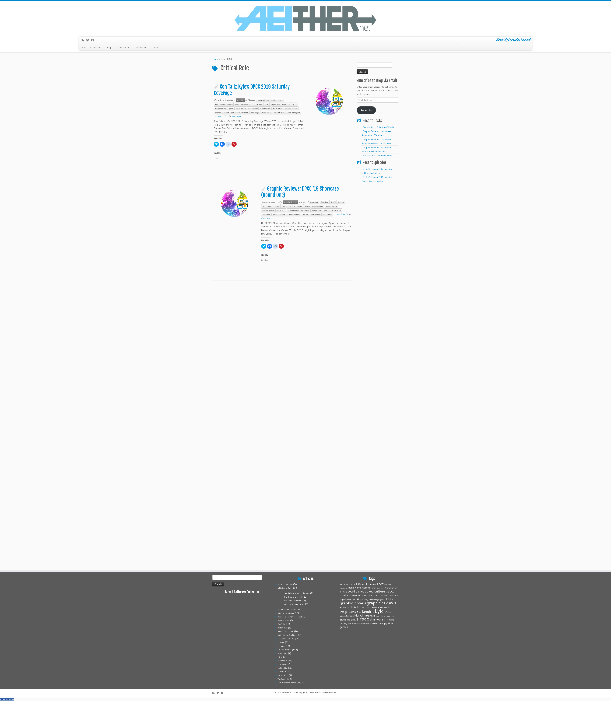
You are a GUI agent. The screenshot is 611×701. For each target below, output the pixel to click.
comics (276, 206)
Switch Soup (282, 675)
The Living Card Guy (292, 600)
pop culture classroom (239, 112)
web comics (327, 214)
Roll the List (282, 668)
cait (387, 591)
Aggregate (314, 202)
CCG (392, 591)
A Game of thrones (366, 584)
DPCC (294, 104)
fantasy (365, 599)
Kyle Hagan (236, 116)
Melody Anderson (222, 112)
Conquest (353, 595)
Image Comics (293, 210)
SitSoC (155, 47)
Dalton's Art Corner (285, 631)
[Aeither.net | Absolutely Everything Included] (305, 18)
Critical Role (257, 104)
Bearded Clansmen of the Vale (290, 617)
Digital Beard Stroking (286, 635)
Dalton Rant (282, 628)
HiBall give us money (364, 607)
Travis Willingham (293, 112)
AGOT (380, 584)
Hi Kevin (383, 607)
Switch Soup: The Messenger (377, 155)
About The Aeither (90, 47)
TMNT (305, 214)
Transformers (315, 214)
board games (356, 591)
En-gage (281, 646)
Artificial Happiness (285, 613)
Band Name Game (358, 587)
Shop (109, 47)
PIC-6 (279, 657)
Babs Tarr (324, 202)
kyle (379, 611)
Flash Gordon (240, 108)
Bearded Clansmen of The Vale (296, 593)
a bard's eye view (347, 584)
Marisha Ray (277, 108)
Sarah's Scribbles (293, 214)
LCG (387, 611)
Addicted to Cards (284, 588)
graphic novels (331, 206)
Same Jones (266, 112)
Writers (140, 47)
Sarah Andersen (279, 214)
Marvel (358, 615)
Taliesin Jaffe (279, 112)
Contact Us (123, 47)
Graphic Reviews (290, 202)
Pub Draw (266, 214)
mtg (366, 615)
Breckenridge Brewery (223, 104)
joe (360, 612)
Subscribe (366, 110)
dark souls (362, 595)
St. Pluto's (281, 671)
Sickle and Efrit (348, 619)
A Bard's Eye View (284, 584)
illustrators (281, 210)
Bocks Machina (277, 100)
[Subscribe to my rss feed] (83, 40)
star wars (376, 619)
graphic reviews (268, 210)
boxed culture (375, 591)
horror (392, 607)
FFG (389, 598)
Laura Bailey (252, 108)
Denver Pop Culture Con (280, 104)
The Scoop (282, 679)
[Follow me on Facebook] (93, 40)
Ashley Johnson (263, 100)
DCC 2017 (375, 595)
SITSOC (362, 619)
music (372, 615)
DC (368, 595)
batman (341, 202)
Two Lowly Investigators (294, 604)
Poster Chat (282, 660)
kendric (368, 611)
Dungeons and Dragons (224, 108)
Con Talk (240, 100)
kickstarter (305, 210)
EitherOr (280, 642)
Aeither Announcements (287, 609)
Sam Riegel (255, 112)
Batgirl (333, 202)
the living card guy (378, 623)
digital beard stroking (350, 599)
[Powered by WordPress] (304, 692)
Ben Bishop (266, 206)
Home (215, 59)
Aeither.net (286, 692)
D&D (266, 104)
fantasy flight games (377, 599)
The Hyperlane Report (293, 597)
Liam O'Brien (265, 108)
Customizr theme (329, 692)
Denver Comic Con (389, 595)
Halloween (344, 607)
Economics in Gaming (286, 639)
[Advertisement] (378, 232)
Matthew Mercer (290, 108)
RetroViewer (282, 664)
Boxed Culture (283, 620)
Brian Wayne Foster (242, 104)
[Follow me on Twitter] (88, 40)
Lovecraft (344, 616)
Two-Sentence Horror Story (289, 682)
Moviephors (282, 653)
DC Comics (297, 206)
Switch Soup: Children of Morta (378, 127)
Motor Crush (317, 210)
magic (351, 615)
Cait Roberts (266, 218)
